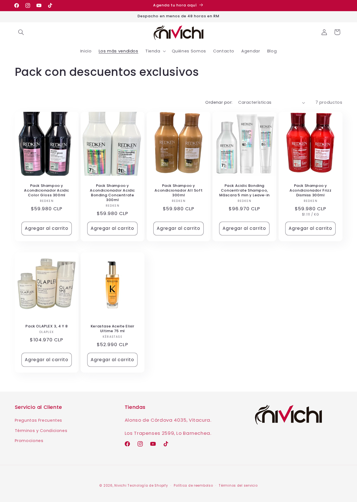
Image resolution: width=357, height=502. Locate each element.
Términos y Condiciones (41, 430)
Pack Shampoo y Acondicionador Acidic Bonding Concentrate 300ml (112, 193)
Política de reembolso (193, 485)
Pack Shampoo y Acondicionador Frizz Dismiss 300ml (310, 191)
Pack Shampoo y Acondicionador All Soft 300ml (178, 191)
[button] (21, 32)
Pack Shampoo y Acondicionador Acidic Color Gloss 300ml (46, 191)
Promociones (29, 440)
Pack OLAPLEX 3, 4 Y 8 (46, 326)
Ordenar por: (218, 102)
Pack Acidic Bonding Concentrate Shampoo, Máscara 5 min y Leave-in (244, 191)
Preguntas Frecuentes (38, 420)
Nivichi (120, 485)
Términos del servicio (238, 485)
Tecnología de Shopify (147, 485)
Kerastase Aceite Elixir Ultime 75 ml (112, 329)
